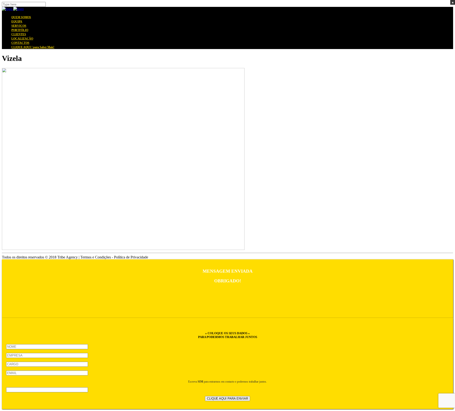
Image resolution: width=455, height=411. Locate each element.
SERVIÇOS (18, 25)
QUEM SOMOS (21, 17)
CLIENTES (18, 34)
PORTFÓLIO (19, 30)
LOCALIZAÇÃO (22, 38)
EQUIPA (16, 21)
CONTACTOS (20, 43)
